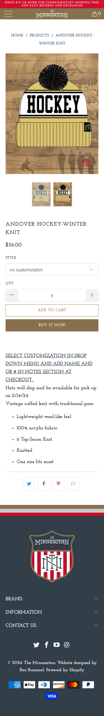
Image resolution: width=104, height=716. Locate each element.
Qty (10, 283)
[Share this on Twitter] (29, 484)
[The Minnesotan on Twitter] (36, 646)
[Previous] (10, 113)
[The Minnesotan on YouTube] (57, 646)
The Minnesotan (39, 663)
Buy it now (52, 325)
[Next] (93, 113)
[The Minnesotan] (52, 13)
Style (11, 258)
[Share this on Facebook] (44, 484)
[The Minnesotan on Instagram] (67, 646)
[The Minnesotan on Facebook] (46, 646)
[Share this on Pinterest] (59, 484)
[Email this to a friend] (73, 484)
